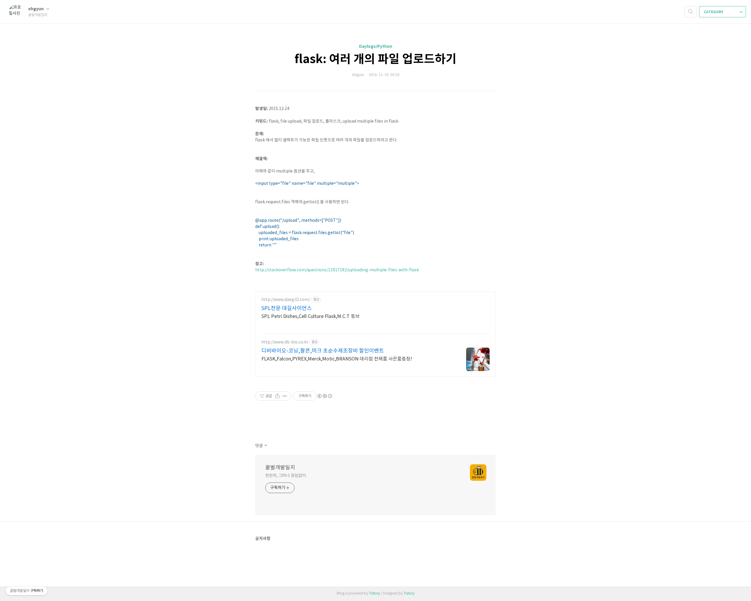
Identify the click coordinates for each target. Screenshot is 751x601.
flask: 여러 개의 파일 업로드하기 (375, 59)
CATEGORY (714, 12)
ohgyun (36, 8)
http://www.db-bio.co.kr (284, 342)
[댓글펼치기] (265, 445)
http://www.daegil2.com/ (285, 299)
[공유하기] (277, 396)
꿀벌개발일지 (280, 468)
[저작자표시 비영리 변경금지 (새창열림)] (324, 396)
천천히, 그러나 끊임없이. (286, 475)
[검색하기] (690, 11)
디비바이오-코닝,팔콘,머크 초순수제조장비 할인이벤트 (322, 351)
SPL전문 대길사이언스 (286, 308)
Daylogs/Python (375, 46)
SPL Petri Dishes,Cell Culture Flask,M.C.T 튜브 (310, 316)
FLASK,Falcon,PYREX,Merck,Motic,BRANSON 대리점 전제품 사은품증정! (336, 359)
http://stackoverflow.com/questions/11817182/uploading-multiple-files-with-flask (337, 270)
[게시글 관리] (284, 396)
